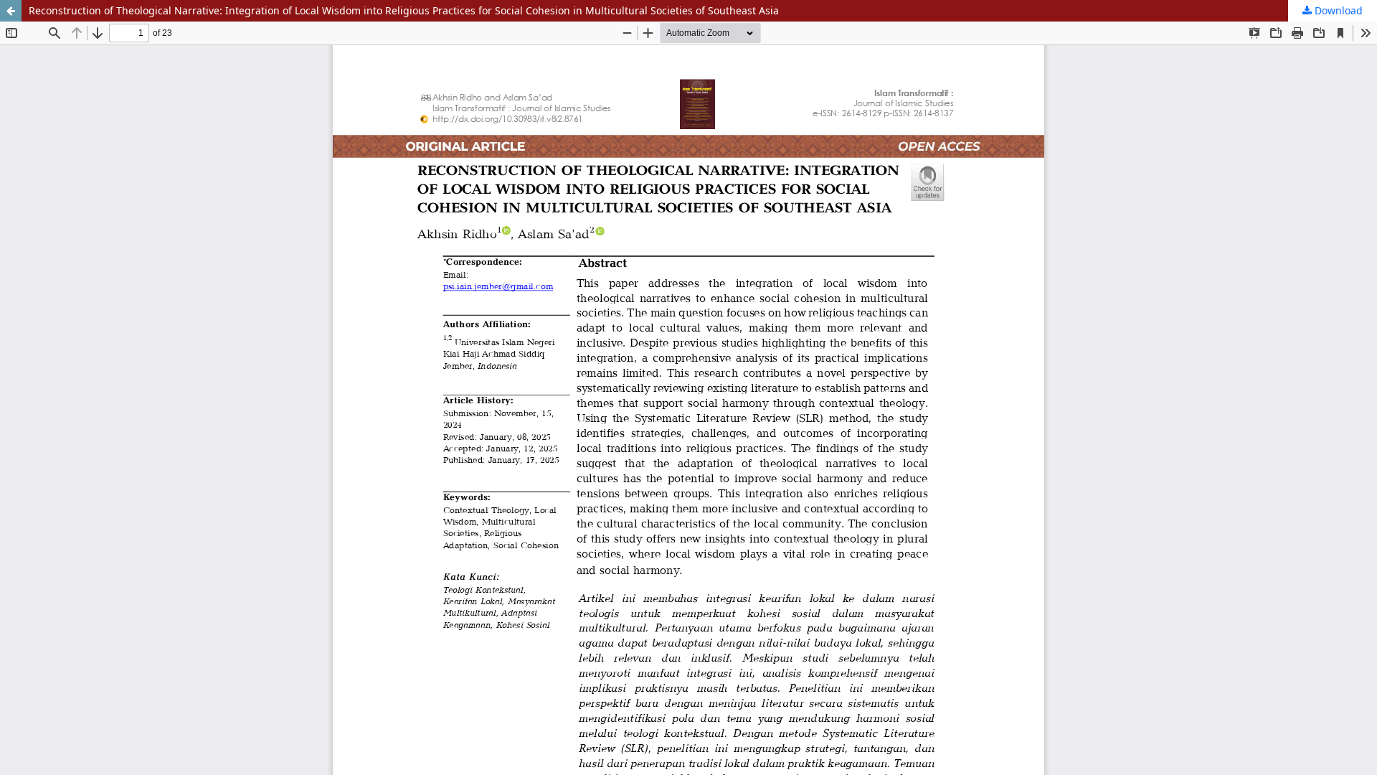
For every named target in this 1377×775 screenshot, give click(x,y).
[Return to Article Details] (11, 11)
